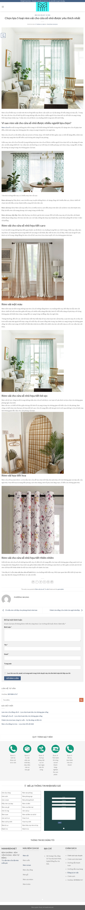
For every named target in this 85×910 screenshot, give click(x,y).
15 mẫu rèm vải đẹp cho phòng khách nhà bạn (21, 610)
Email (6, 654)
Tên (6, 645)
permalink (61, 589)
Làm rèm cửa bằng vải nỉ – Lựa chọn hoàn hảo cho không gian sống (25, 712)
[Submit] (81, 700)
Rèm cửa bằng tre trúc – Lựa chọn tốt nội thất (18, 724)
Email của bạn (64, 803)
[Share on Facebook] (37, 582)
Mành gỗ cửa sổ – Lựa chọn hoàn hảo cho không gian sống (22, 716)
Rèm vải (26, 855)
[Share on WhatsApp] (33, 582)
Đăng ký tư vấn (72, 873)
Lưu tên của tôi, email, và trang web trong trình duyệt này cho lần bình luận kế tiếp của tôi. (39, 673)
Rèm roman (27, 865)
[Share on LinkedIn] (52, 582)
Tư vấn (47, 15)
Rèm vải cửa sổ (40, 15)
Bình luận (8, 627)
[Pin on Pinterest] (48, 582)
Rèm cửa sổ (6, 127)
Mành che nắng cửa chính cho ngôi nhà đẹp (65, 610)
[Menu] (3, 6)
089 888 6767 (13, 694)
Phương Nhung (52, 24)
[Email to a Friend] (44, 582)
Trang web (7, 664)
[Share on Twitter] (40, 582)
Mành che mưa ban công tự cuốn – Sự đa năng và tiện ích (22, 720)
